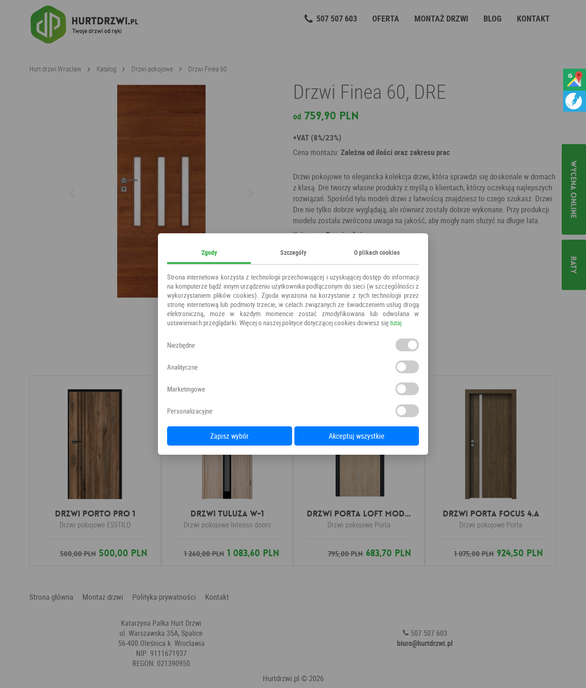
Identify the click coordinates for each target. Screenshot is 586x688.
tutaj (396, 322)
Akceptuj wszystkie (357, 436)
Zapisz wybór (229, 436)
